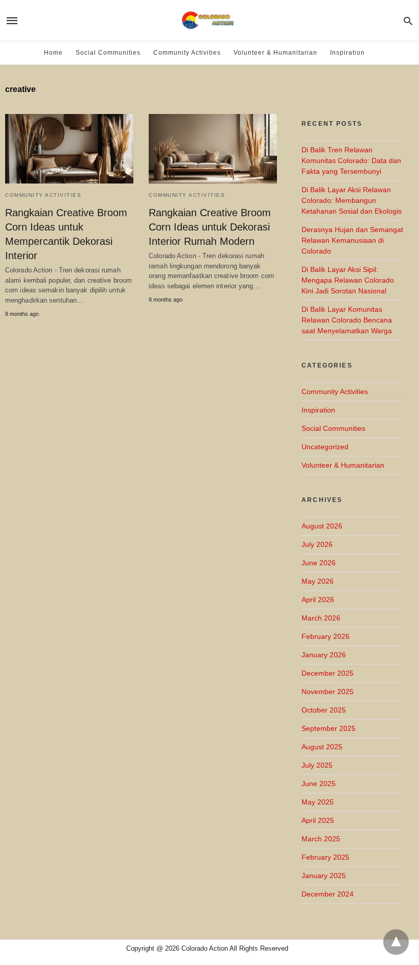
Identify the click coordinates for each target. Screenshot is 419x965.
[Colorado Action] (208, 20)
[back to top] (396, 942)
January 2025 (323, 875)
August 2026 (321, 526)
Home (53, 52)
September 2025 (328, 728)
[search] (408, 21)
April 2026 (317, 599)
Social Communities (108, 52)
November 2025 (327, 691)
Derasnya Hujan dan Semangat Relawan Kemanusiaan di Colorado (352, 240)
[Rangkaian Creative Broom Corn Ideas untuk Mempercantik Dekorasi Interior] (69, 148)
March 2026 (320, 618)
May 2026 (317, 581)
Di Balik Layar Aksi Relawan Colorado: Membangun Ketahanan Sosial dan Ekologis (351, 200)
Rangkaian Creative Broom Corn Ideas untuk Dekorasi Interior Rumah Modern (210, 227)
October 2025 (323, 710)
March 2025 (320, 839)
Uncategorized (324, 447)
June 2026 (318, 563)
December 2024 (327, 894)
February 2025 (325, 857)
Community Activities (187, 52)
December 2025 (327, 673)
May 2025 (317, 802)
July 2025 (317, 765)
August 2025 (321, 747)
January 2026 (323, 655)
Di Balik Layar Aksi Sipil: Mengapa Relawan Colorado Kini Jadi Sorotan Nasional (347, 280)
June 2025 (318, 783)
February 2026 (325, 636)
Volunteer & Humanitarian (275, 52)
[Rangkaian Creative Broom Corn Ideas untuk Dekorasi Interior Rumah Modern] (213, 148)
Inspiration (347, 52)
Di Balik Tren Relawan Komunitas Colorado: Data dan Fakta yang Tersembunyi (351, 160)
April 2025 (317, 820)
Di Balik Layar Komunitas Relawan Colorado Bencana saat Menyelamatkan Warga (346, 320)
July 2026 (317, 544)
